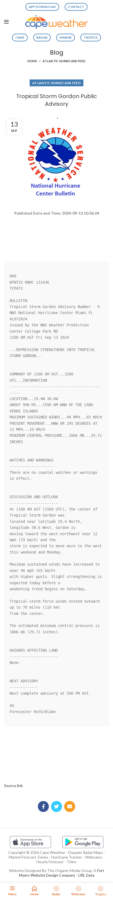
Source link (13, 785)
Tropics (91, 37)
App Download (42, 6)
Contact (76, 6)
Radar (42, 37)
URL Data (86, 875)
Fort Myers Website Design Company (61, 872)
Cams (19, 37)
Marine (66, 37)
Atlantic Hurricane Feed (64, 61)
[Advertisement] (56, 236)
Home (32, 61)
